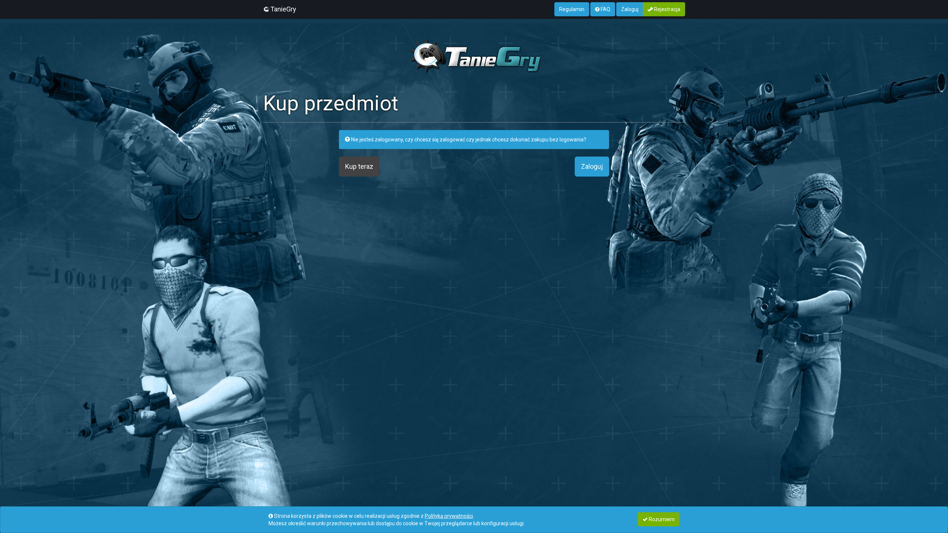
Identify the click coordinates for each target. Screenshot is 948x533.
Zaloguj (629, 9)
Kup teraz (359, 166)
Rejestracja (666, 9)
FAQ (605, 9)
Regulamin (571, 9)
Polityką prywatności (449, 516)
